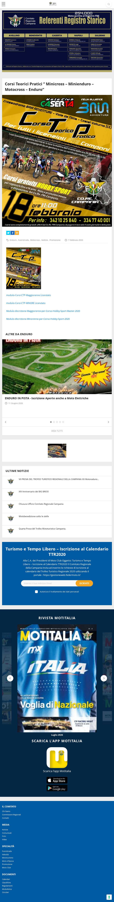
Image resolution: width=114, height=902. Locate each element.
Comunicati (7, 833)
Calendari (6, 879)
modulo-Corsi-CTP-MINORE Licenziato (25, 303)
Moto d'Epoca (8, 861)
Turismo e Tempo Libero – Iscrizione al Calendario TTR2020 (57, 551)
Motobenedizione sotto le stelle (34, 516)
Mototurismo (7, 857)
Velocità (5, 854)
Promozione (54, 240)
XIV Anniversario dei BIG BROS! (34, 491)
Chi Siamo (6, 811)
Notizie (45, 240)
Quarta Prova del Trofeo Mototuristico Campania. (42, 528)
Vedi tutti (57, 430)
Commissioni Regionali (11, 814)
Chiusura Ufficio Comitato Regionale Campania (41, 503)
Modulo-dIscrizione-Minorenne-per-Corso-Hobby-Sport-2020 (38, 318)
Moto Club (6, 867)
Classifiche (6, 882)
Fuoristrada (23, 240)
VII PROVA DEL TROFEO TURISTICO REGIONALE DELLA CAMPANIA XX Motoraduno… (59, 479)
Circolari (5, 892)
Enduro (13, 240)
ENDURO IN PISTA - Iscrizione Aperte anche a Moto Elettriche (46, 398)
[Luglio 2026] (57, 678)
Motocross (35, 240)
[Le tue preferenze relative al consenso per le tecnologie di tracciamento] (109, 897)
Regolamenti (7, 885)
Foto (4, 836)
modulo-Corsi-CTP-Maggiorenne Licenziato (28, 295)
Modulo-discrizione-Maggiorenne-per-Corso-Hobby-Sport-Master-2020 (43, 311)
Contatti (5, 818)
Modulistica (7, 889)
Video (4, 839)
